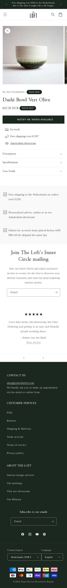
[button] (5, 14)
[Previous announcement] (6, 4)
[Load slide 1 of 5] (28, 358)
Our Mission (14, 499)
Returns (11, 420)
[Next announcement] (60, 4)
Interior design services (20, 475)
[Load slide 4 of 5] (36, 358)
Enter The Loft (28, 582)
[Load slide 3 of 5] (33, 358)
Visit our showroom (18, 491)
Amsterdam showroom (23, 143)
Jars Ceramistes (15, 91)
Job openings (14, 483)
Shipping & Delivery (19, 428)
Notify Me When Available (35, 119)
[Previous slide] (23, 358)
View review (33, 342)
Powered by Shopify (44, 582)
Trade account (15, 436)
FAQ (9, 412)
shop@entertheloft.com (20, 383)
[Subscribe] (56, 292)
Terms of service (16, 445)
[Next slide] (43, 358)
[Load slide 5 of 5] (38, 358)
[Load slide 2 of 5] (31, 358)
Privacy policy (15, 453)
